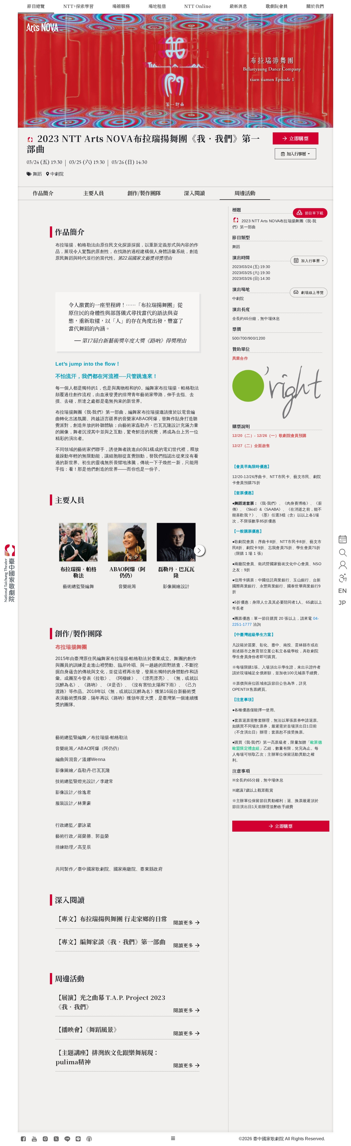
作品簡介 (43, 193)
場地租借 (157, 6)
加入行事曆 (297, 154)
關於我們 (315, 6)
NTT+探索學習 (78, 6)
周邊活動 (244, 193)
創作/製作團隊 (144, 193)
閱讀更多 (183, 922)
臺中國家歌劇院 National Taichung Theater (11, 573)
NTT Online (197, 6)
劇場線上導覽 (312, 293)
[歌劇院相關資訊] (173, 1138)
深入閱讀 (194, 193)
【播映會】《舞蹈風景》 (87, 1029)
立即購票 (298, 138)
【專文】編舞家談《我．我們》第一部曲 (110, 941)
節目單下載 (314, 213)
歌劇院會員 (277, 6)
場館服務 (121, 6)
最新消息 (238, 6)
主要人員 (93, 193)
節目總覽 (36, 6)
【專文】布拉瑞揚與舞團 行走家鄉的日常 (111, 918)
